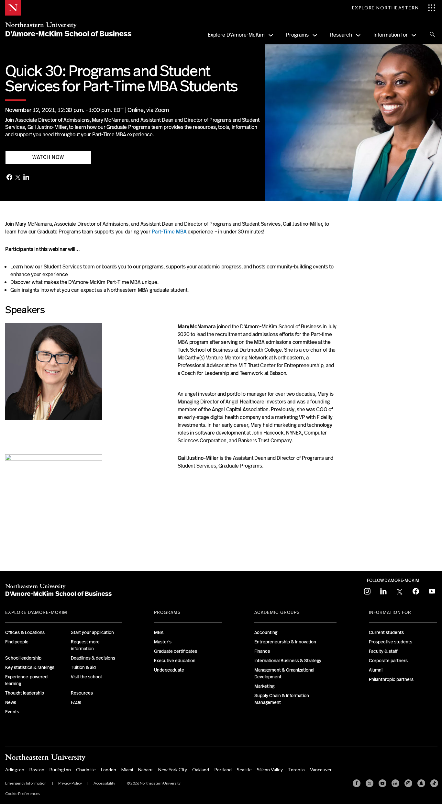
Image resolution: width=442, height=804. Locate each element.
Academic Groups (277, 612)
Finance (262, 651)
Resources (82, 693)
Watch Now (48, 157)
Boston (36, 769)
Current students (386, 632)
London (108, 769)
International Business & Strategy (287, 660)
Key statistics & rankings (29, 667)
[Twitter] (18, 177)
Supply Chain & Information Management (281, 699)
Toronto (296, 769)
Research (341, 35)
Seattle (244, 769)
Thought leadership (24, 693)
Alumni (375, 670)
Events (12, 711)
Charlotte (86, 769)
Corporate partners (388, 660)
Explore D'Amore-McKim (236, 35)
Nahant (145, 769)
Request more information (85, 645)
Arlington (14, 769)
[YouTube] (382, 783)
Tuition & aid (83, 667)
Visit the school (86, 677)
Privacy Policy (70, 783)
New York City (172, 769)
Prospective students (390, 642)
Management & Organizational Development (284, 673)
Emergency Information (26, 783)
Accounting (265, 632)
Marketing (264, 686)
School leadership (23, 658)
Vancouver (321, 769)
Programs (297, 35)
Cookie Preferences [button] (22, 793)
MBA (158, 632)
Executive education (174, 660)
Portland (223, 769)
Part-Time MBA (169, 231)
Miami (127, 769)
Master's (162, 642)
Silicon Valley (270, 769)
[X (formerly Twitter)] (369, 783)
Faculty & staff (383, 651)
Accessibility (104, 783)
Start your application (92, 632)
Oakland (200, 769)
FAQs (76, 702)
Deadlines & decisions (93, 658)
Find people (16, 642)
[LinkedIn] (26, 177)
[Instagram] (408, 783)
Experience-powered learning (26, 680)
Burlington (60, 769)
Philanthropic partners (391, 679)
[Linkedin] (395, 783)
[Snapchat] (421, 783)
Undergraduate (169, 670)
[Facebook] (9, 177)
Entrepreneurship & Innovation (285, 642)
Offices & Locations (25, 632)
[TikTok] (434, 783)
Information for (390, 35)
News (10, 702)
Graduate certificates (175, 651)
